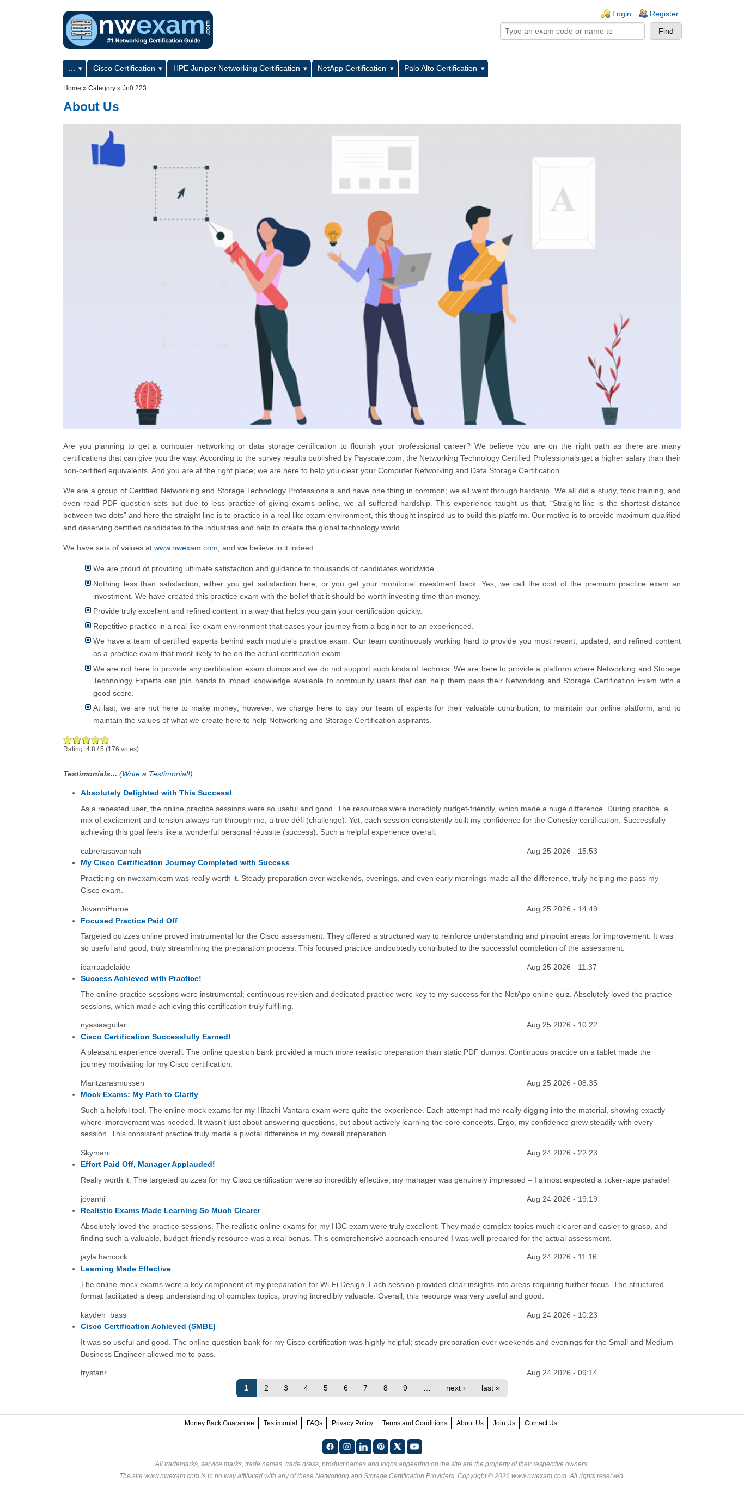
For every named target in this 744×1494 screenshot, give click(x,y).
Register (664, 13)
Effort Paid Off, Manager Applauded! (148, 1164)
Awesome (104, 740)
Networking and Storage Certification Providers (384, 1476)
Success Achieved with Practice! (141, 978)
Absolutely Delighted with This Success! (156, 792)
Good (86, 740)
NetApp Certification (352, 68)
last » (490, 1387)
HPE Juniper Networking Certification (236, 68)
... (72, 68)
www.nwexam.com (186, 547)
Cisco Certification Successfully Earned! (156, 1036)
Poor (67, 740)
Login (621, 13)
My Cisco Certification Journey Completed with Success (185, 862)
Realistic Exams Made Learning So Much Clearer (170, 1210)
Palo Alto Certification (440, 68)
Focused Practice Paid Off (129, 920)
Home (72, 88)
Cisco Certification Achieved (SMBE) (148, 1326)
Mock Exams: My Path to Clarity (139, 1094)
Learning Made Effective (126, 1268)
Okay (77, 740)
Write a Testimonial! (156, 773)
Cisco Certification (124, 68)
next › (456, 1387)
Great (95, 740)
